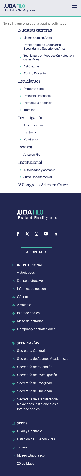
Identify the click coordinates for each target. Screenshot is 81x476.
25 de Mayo (25, 463)
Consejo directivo (30, 280)
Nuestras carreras (35, 30)
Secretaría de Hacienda (34, 391)
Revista (25, 146)
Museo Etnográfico (31, 455)
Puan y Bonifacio (29, 431)
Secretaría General (31, 350)
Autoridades (26, 272)
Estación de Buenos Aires (36, 439)
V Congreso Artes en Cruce (43, 184)
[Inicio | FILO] (21, 8)
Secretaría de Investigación (37, 375)
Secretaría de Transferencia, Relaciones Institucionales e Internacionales (38, 404)
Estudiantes (29, 81)
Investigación (31, 117)
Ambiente (24, 305)
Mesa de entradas (30, 321)
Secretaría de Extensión (34, 367)
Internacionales (28, 313)
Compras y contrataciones (36, 329)
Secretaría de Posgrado (34, 383)
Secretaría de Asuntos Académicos (42, 359)
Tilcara (22, 447)
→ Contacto (37, 252)
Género (22, 297)
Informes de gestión (31, 288)
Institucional (30, 162)
